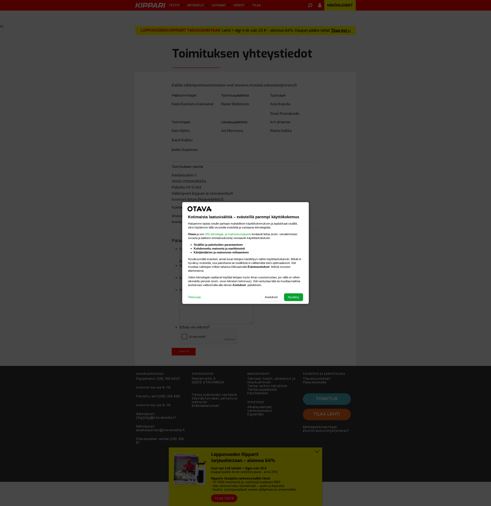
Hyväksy (293, 297)
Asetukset (271, 297)
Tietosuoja (194, 297)
